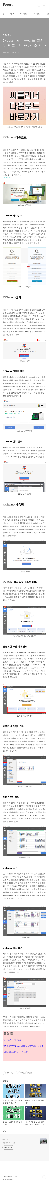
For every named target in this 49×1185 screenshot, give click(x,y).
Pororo (8, 4)
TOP (44, 1177)
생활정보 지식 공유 (9, 1142)
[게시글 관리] (14, 1073)
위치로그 (37, 13)
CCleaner (6, 178)
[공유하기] (11, 1073)
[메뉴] (44, 4)
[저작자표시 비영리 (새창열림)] (30, 1073)
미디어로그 (24, 13)
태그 (12, 13)
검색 (39, 5)
